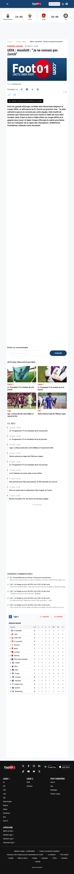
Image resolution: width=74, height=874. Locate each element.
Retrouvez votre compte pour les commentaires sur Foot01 (25, 855)
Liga (9, 411)
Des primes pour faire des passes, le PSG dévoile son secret (33, 482)
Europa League (15, 46)
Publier (58, 353)
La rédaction (52, 855)
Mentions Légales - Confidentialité (24, 851)
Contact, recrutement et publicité (49, 851)
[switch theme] (63, 4)
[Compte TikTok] (23, 771)
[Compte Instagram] (34, 766)
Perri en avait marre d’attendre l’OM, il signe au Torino (30, 490)
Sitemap (37, 862)
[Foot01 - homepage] (37, 4)
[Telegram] (38, 89)
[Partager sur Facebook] (27, 89)
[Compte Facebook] (28, 766)
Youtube (34, 858)
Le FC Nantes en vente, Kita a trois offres (25, 473)
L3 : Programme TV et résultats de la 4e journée (28, 465)
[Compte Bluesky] (34, 771)
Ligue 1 (41, 384)
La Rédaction (16, 84)
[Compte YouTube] (28, 771)
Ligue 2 (10, 384)
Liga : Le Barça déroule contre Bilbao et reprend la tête (31, 448)
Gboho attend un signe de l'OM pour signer (26, 456)
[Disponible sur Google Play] (50, 767)
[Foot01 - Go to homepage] (10, 769)
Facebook (64, 858)
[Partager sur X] (32, 89)
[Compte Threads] (39, 771)
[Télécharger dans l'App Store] (64, 767)
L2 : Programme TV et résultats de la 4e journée (28, 431)
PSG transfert (64, 855)
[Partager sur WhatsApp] (22, 89)
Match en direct (22, 858)
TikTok (55, 858)
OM (39, 411)
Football (10, 858)
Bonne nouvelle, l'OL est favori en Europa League (28, 499)
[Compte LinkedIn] (39, 766)
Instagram (45, 858)
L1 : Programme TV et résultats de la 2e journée (28, 439)
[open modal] (67, 4)
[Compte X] (23, 766)
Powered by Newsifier (37, 867)
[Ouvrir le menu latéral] (7, 4)
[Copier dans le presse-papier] (9, 95)
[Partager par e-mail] (15, 95)
